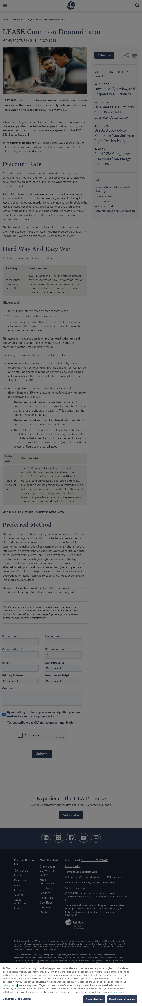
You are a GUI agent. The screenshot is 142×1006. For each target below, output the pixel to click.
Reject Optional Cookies (122, 999)
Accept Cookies (94, 999)
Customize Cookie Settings (17, 999)
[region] (71, 984)
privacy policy (10, 985)
